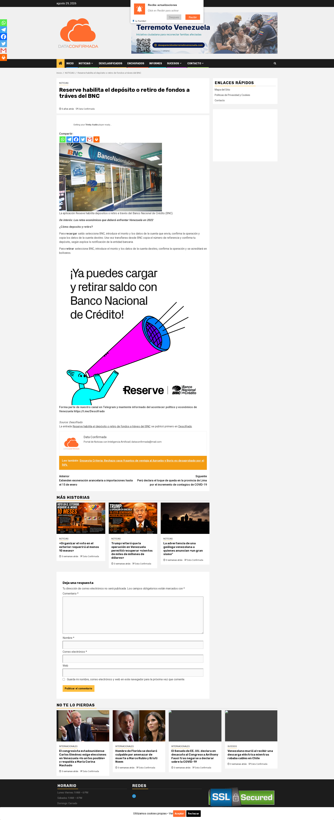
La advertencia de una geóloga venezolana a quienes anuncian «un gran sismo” (183, 549)
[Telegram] (69, 139)
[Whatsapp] (62, 139)
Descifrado (75, 422)
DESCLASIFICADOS (110, 63)
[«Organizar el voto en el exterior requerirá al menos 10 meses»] (81, 518)
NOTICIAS (84, 63)
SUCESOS (173, 63)
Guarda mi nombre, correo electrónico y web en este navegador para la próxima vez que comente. (126, 679)
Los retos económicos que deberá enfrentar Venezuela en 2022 (113, 220)
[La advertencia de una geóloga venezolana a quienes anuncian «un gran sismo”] (185, 518)
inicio (70, 63)
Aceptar (179, 813)
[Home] (60, 63)
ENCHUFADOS (135, 63)
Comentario (70, 593)
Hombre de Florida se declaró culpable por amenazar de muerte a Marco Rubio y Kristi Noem (136, 756)
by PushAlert (140, 20)
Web (65, 665)
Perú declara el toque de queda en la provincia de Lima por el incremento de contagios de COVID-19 (172, 480)
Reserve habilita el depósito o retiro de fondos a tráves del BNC (111, 426)
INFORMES (155, 63)
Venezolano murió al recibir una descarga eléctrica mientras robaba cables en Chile (250, 754)
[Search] (275, 63)
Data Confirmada (86, 109)
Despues (174, 17)
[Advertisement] (245, 135)
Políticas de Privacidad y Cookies (232, 95)
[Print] (96, 139)
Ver (171, 813)
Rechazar (193, 813)
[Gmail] (90, 139)
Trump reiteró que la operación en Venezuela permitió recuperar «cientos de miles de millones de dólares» (132, 550)
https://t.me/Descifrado (89, 411)
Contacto (194, 63)
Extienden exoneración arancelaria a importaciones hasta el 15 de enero (96, 480)
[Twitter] (83, 139)
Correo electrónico (75, 651)
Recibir (193, 17)
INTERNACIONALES (68, 746)
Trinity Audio (91, 125)
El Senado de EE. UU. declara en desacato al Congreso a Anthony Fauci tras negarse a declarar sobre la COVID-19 (194, 756)
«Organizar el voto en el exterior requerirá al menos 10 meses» (79, 547)
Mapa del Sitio (222, 89)
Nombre (68, 637)
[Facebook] (76, 139)
